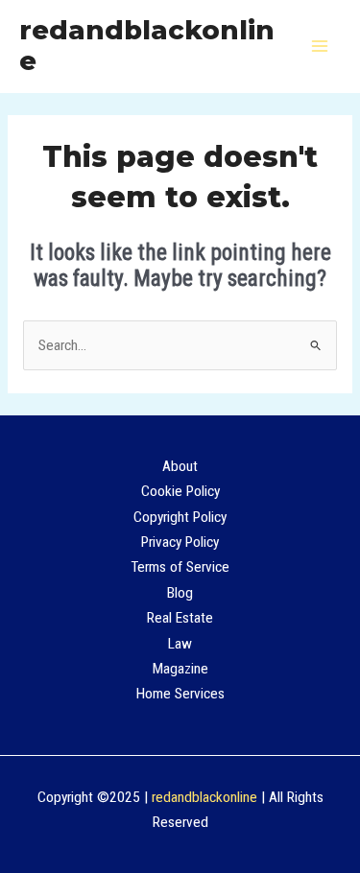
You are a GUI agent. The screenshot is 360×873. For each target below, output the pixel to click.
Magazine (180, 668)
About (180, 466)
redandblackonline (147, 46)
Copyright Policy (180, 517)
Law (180, 643)
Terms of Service (180, 567)
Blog (180, 593)
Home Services (180, 693)
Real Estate (180, 617)
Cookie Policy (180, 491)
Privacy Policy (180, 542)
